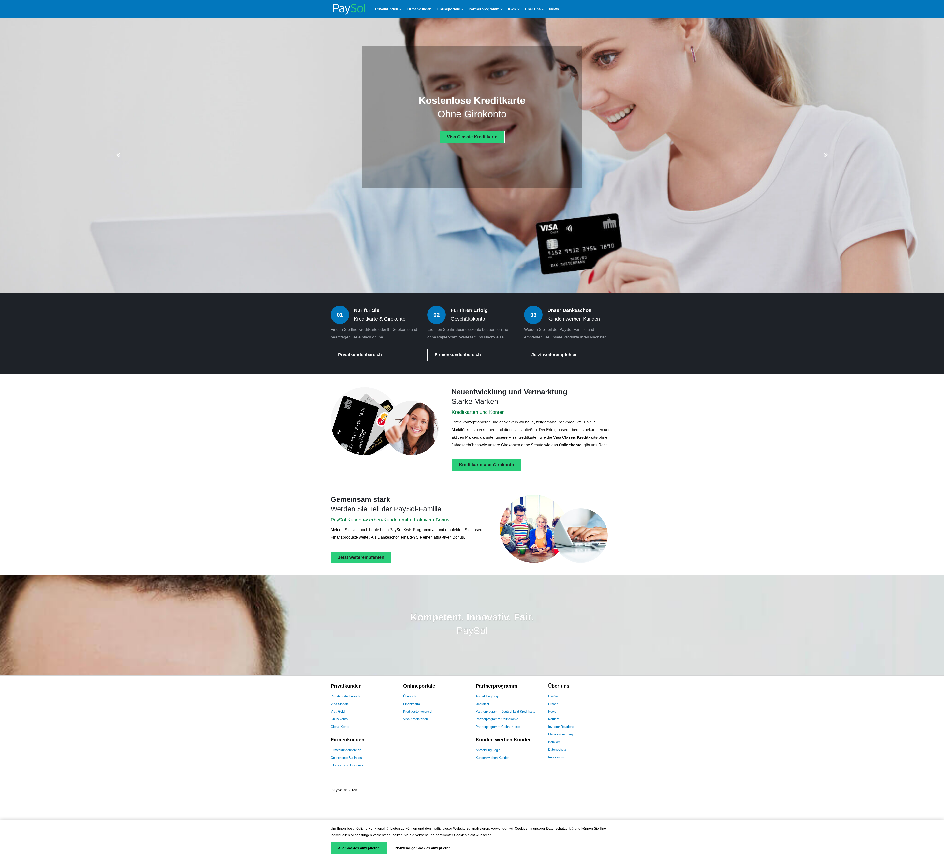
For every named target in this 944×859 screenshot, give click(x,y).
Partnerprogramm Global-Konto (498, 727)
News (554, 9)
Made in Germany (561, 734)
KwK (512, 9)
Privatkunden (386, 9)
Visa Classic (340, 704)
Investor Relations (561, 727)
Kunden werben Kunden (492, 758)
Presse (553, 704)
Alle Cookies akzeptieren (359, 848)
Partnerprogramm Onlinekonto (497, 719)
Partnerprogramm (484, 9)
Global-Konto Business (347, 765)
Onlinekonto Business (346, 758)
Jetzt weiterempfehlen (554, 354)
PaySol (553, 696)
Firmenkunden (419, 9)
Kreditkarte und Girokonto (486, 464)
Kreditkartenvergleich (418, 711)
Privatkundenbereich (345, 696)
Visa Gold (338, 711)
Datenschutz (557, 749)
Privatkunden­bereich (360, 354)
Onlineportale (448, 9)
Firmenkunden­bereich (458, 354)
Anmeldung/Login (488, 696)
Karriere (553, 719)
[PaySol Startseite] (349, 9)
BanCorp (554, 742)
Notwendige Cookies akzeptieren (423, 848)
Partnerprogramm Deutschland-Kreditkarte (505, 711)
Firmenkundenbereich (346, 750)
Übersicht (410, 696)
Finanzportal (412, 704)
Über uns (533, 9)
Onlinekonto (570, 445)
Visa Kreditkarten (415, 719)
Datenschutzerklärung (563, 828)
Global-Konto (340, 727)
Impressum (556, 757)
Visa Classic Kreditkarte (472, 136)
